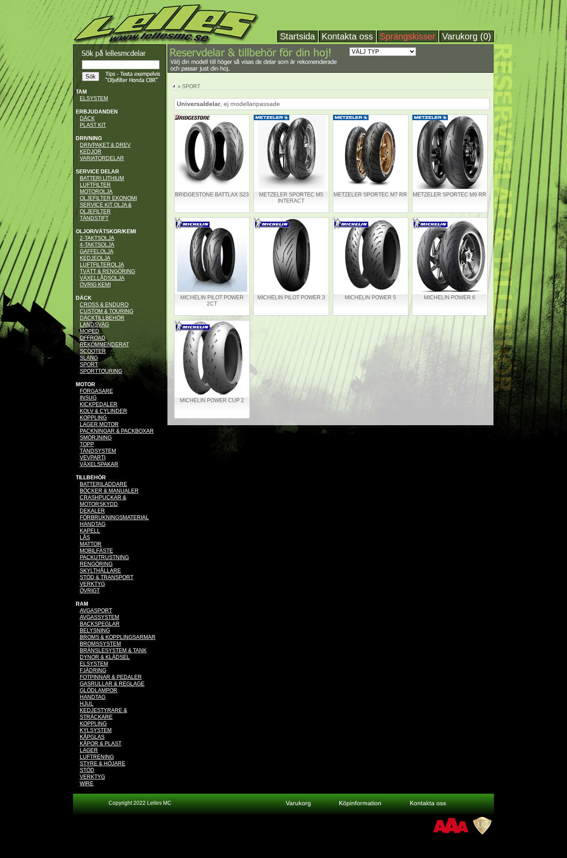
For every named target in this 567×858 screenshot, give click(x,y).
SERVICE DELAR (97, 171)
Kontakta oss (347, 36)
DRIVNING (89, 138)
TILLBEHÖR (91, 477)
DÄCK (84, 298)
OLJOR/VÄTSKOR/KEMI (106, 231)
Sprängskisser (407, 36)
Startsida (297, 36)
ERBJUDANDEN (97, 112)
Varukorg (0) (466, 36)
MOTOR (85, 384)
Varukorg (298, 803)
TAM (81, 92)
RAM (82, 604)
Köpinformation (360, 803)
